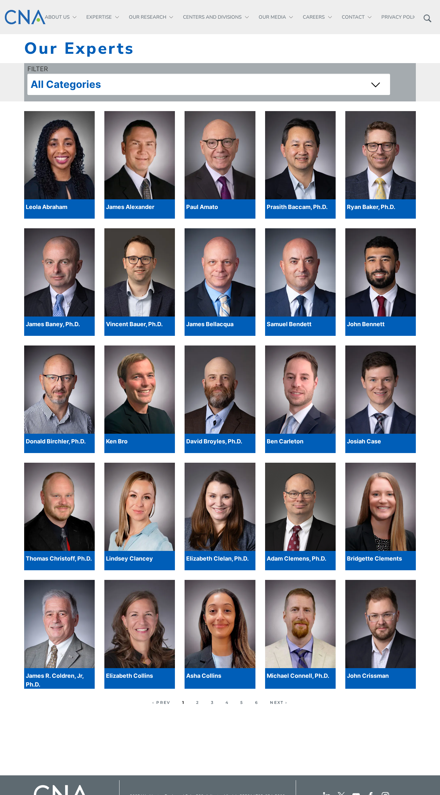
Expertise (99, 17)
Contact (353, 17)
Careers (314, 17)
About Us (57, 17)
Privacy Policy (400, 17)
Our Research (147, 17)
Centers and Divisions (212, 17)
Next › (278, 702)
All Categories (66, 84)
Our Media (272, 17)
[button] (427, 17)
